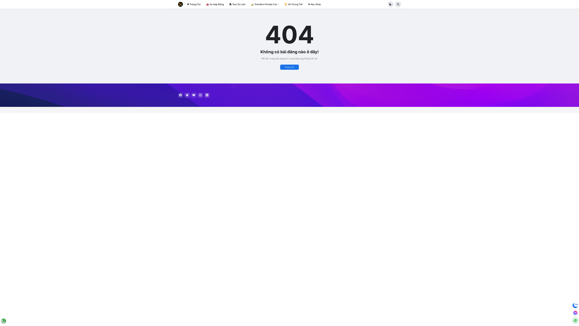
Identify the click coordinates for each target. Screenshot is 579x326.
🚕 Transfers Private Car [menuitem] (264, 4)
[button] (391, 4)
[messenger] (575, 312)
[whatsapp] (575, 320)
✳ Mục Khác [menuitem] (314, 4)
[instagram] (200, 95)
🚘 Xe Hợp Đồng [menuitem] (215, 4)
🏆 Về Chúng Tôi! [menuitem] (293, 4)
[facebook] (180, 95)
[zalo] (575, 305)
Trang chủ (289, 67)
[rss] (207, 95)
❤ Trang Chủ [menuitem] (194, 4)
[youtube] (193, 95)
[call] (3, 321)
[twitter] (187, 95)
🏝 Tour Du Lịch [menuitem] (237, 4)
